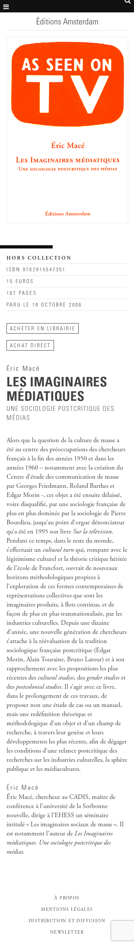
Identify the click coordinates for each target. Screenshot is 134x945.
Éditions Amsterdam (67, 22)
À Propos (66, 898)
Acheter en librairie (42, 329)
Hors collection (39, 258)
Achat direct (30, 346)
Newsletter (67, 932)
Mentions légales (67, 910)
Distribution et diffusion (67, 921)
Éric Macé (23, 788)
